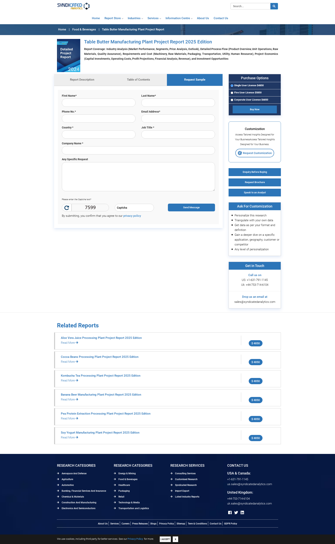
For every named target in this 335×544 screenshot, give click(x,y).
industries (134, 18)
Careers (126, 523)
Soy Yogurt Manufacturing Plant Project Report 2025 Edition (100, 432)
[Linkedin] (242, 512)
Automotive (67, 485)
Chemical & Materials (72, 496)
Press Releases (140, 523)
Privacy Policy (166, 523)
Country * (67, 127)
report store (112, 18)
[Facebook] (230, 512)
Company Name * (72, 143)
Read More (68, 342)
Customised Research (186, 479)
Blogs (153, 523)
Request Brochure (255, 182)
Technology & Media (129, 502)
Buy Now (255, 109)
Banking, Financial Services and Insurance (83, 491)
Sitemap (181, 523)
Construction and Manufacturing (78, 502)
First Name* (69, 95)
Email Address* (150, 111)
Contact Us (215, 523)
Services (153, 18)
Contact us (221, 18)
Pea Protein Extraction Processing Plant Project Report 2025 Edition (105, 413)
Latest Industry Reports (186, 496)
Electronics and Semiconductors (78, 508)
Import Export (181, 491)
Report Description (82, 79)
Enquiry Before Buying (255, 171)
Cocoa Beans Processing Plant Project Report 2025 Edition (99, 357)
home (96, 18)
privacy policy (132, 216)
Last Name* (148, 95)
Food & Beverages (127, 479)
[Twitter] (236, 512)
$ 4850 (255, 343)
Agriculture (67, 479)
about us (203, 18)
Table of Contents (138, 79)
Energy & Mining (127, 473)
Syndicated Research (185, 485)
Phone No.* (69, 111)
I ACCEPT (165, 539)
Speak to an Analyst (255, 192)
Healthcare (124, 485)
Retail (121, 496)
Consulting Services (185, 473)
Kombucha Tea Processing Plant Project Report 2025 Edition (100, 375)
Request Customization (257, 153)
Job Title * (147, 127)
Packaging (124, 491)
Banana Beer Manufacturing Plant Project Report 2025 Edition (101, 394)
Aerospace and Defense (73, 473)
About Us (103, 523)
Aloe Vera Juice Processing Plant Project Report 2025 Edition (101, 338)
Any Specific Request (75, 159)
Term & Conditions (197, 523)
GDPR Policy (230, 523)
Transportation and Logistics (133, 508)
